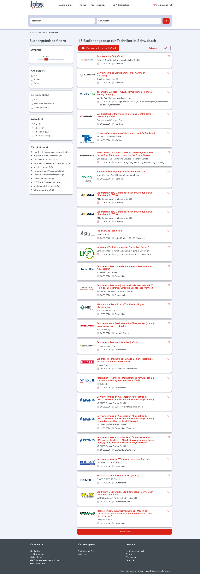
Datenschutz (144, 571)
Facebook (129, 560)
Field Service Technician (109, 230)
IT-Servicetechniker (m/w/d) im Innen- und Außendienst (126, 133)
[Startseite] (38, 5)
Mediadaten (82, 554)
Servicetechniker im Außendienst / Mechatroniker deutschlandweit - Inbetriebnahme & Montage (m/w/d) (125, 398)
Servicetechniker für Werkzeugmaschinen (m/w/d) (123, 459)
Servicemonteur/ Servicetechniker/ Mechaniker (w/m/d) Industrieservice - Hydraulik (125, 325)
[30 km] (46, 59)
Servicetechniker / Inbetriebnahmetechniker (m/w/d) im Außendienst (125, 268)
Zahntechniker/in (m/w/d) (110, 56)
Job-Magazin (98, 5)
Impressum (131, 571)
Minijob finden (35, 557)
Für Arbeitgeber (120, 5)
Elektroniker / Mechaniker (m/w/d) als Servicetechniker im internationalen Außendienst (125, 360)
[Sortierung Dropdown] (166, 48)
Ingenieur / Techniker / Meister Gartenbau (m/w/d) (123, 247)
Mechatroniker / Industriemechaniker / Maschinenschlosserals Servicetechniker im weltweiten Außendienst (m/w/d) (124, 513)
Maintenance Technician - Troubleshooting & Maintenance (120, 306)
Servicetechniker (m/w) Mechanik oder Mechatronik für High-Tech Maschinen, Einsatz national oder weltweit (125, 287)
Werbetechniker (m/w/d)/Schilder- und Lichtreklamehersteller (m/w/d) (124, 115)
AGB (122, 571)
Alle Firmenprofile (37, 563)
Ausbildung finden (37, 554)
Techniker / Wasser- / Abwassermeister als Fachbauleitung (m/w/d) (125, 93)
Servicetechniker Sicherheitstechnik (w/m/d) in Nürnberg (121, 74)
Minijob (82, 5)
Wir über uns (131, 557)
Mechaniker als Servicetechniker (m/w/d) (118, 475)
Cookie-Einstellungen (161, 571)
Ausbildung (65, 5)
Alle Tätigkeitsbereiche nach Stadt (44, 560)
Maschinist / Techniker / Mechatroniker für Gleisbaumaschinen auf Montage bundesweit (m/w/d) (126, 379)
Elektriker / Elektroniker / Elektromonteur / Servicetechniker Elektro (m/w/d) (125, 493)
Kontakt (129, 554)
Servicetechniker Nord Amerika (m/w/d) (117, 342)
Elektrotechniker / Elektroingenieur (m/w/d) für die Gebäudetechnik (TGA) (125, 194)
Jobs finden (34, 551)
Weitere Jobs (124, 531)
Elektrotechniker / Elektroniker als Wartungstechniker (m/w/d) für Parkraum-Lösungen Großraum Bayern (125, 154)
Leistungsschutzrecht (135, 551)
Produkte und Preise (86, 551)
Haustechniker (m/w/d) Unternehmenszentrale (121, 171)
